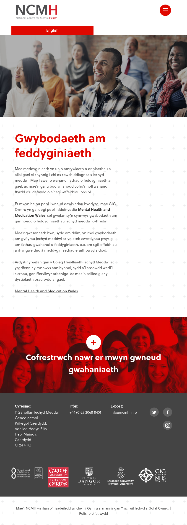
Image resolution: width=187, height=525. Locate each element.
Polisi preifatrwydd (93, 513)
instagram (167, 425)
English (52, 30)
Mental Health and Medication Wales (46, 290)
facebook (167, 412)
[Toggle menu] (165, 10)
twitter (154, 412)
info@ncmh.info (124, 412)
